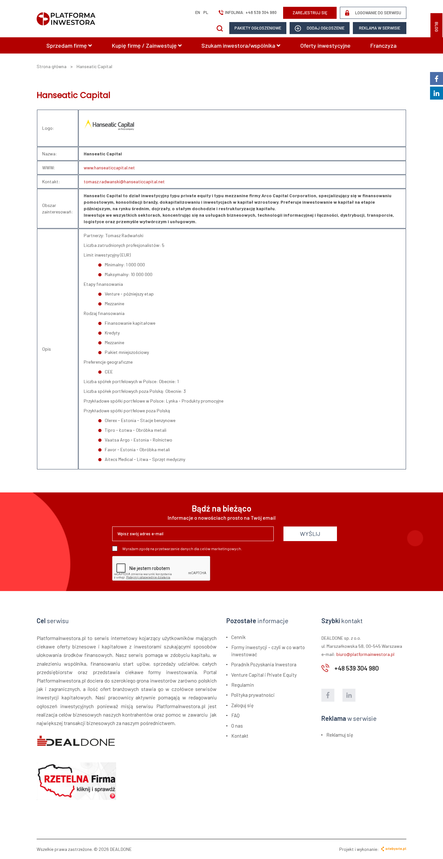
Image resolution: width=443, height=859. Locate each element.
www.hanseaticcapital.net (109, 167)
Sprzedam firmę (67, 45)
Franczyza (383, 45)
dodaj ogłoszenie (325, 27)
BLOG (436, 27)
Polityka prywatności (253, 695)
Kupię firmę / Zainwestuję (145, 45)
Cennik (238, 637)
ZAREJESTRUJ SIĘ (310, 12)
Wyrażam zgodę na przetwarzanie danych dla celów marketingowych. (182, 548)
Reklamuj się (339, 735)
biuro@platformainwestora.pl (365, 654)
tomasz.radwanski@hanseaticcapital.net (124, 181)
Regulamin (242, 685)
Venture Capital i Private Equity (264, 675)
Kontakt (239, 736)
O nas (237, 726)
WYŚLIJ (310, 533)
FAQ (235, 715)
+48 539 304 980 (261, 12)
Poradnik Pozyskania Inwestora (263, 664)
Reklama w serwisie (379, 27)
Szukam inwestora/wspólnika (239, 45)
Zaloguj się (242, 705)
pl (205, 12)
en (197, 12)
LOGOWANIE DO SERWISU (377, 12)
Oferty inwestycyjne (325, 45)
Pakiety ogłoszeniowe (257, 27)
